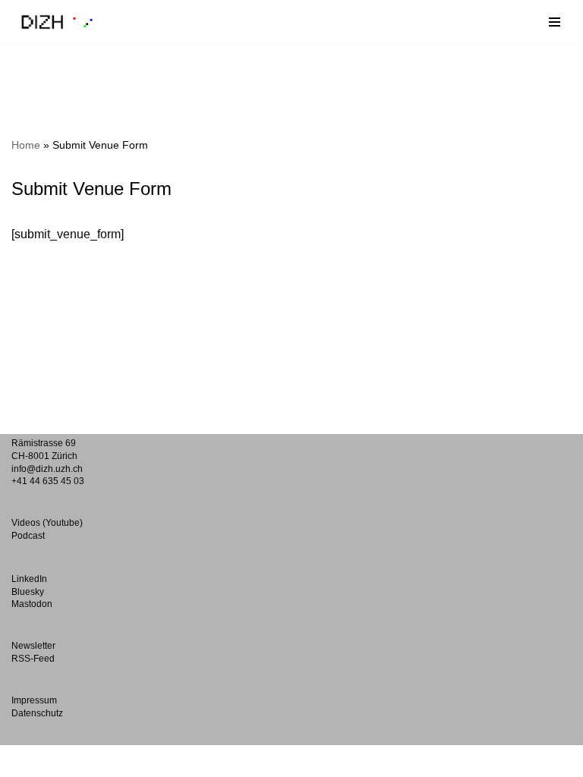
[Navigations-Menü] (554, 22)
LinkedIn (29, 579)
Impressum (34, 700)
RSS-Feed (33, 658)
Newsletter (33, 645)
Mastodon (31, 604)
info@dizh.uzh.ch (47, 469)
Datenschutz (37, 713)
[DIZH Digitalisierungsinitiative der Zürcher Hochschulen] (56, 22)
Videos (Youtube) (47, 522)
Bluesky (27, 592)
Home (25, 145)
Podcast (28, 535)
